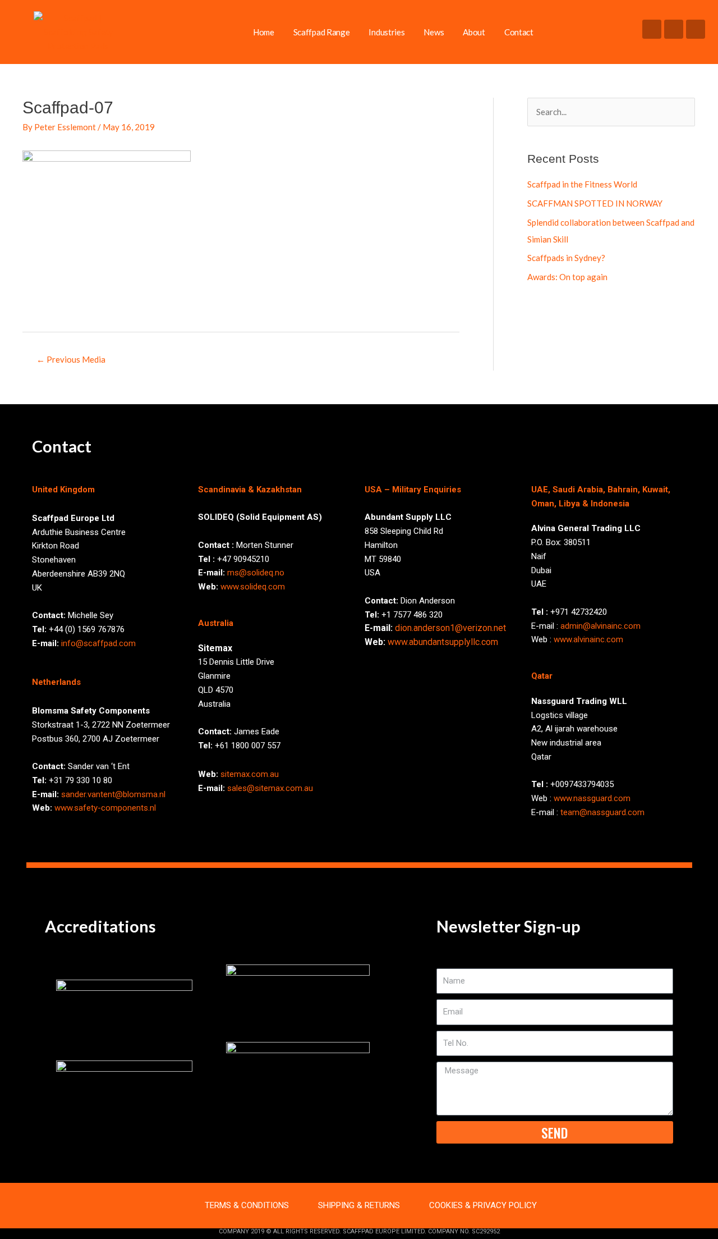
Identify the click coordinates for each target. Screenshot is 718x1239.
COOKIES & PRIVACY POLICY (483, 1205)
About (474, 32)
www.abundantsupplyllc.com (443, 642)
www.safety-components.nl (105, 808)
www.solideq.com (252, 587)
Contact (518, 32)
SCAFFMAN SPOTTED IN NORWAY (594, 203)
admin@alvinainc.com (600, 626)
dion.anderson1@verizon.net (450, 628)
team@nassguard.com (602, 812)
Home (263, 32)
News (434, 32)
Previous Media (70, 359)
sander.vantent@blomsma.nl (113, 794)
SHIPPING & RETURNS (359, 1205)
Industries (386, 32)
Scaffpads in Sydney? (566, 258)
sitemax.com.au (249, 774)
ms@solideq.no (255, 573)
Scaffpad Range (321, 32)
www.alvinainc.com (588, 639)
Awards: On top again (567, 277)
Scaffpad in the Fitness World (582, 184)
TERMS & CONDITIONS (247, 1205)
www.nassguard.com (592, 798)
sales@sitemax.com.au (270, 788)
